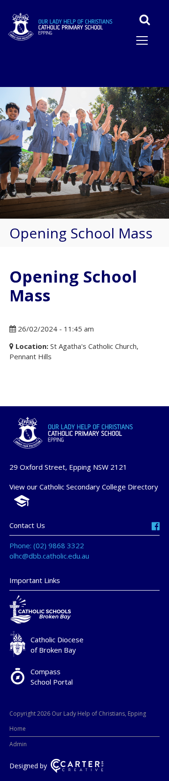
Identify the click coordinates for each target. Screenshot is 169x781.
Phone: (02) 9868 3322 (46, 545)
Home (17, 729)
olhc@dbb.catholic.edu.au (49, 555)
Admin (18, 744)
